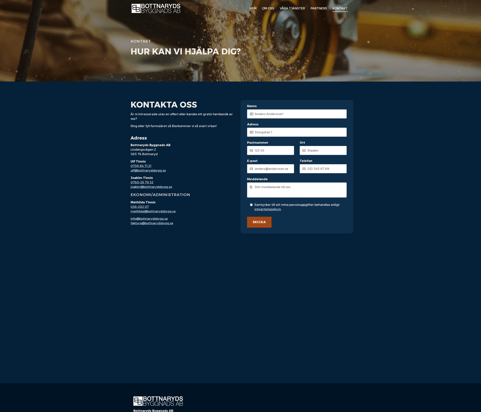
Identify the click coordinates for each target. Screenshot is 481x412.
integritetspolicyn (267, 209)
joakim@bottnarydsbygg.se (151, 187)
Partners (319, 8)
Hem (253, 8)
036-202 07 (140, 207)
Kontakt (340, 8)
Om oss (268, 8)
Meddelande (257, 179)
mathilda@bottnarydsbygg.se (153, 211)
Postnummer (257, 142)
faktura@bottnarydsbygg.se (152, 223)
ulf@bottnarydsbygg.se (148, 170)
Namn (252, 106)
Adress (253, 124)
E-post (252, 161)
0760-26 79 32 (142, 182)
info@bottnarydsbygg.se (149, 218)
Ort (302, 142)
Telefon (306, 161)
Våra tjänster (292, 8)
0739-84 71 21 (141, 166)
